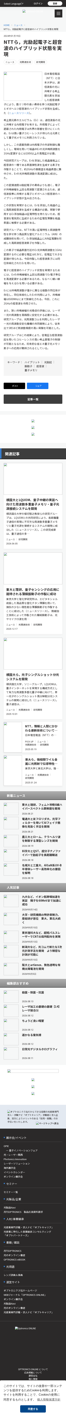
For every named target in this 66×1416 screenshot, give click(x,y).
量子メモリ (31, 370)
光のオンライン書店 (14, 1255)
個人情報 (33, 1378)
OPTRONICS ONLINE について (33, 1369)
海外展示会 (10, 1168)
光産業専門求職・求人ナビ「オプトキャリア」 (29, 1227)
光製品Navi (10, 1207)
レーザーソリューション (17, 1163)
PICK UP (29, 741)
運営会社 (33, 1375)
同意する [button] (33, 1408)
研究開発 (40, 61)
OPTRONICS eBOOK (14, 1259)
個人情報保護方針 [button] (48, 1399)
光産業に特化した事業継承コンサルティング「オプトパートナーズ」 (27, 1233)
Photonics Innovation (15, 1159)
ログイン (38, 3)
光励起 (48, 362)
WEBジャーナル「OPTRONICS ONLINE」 (25, 1294)
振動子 (28, 366)
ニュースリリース (19, 113)
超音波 (40, 366)
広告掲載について (33, 1372)
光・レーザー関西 (13, 1154)
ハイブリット (32, 362)
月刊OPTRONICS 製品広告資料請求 (23, 1212)
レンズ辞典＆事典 (13, 1275)
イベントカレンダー (14, 1172)
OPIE (6, 1146)
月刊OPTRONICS (12, 1250)
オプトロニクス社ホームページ (20, 1290)
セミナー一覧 (11, 1192)
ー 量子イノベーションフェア (21, 1150)
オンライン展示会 (13, 1176)
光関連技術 (25, 61)
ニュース (10, 61)
